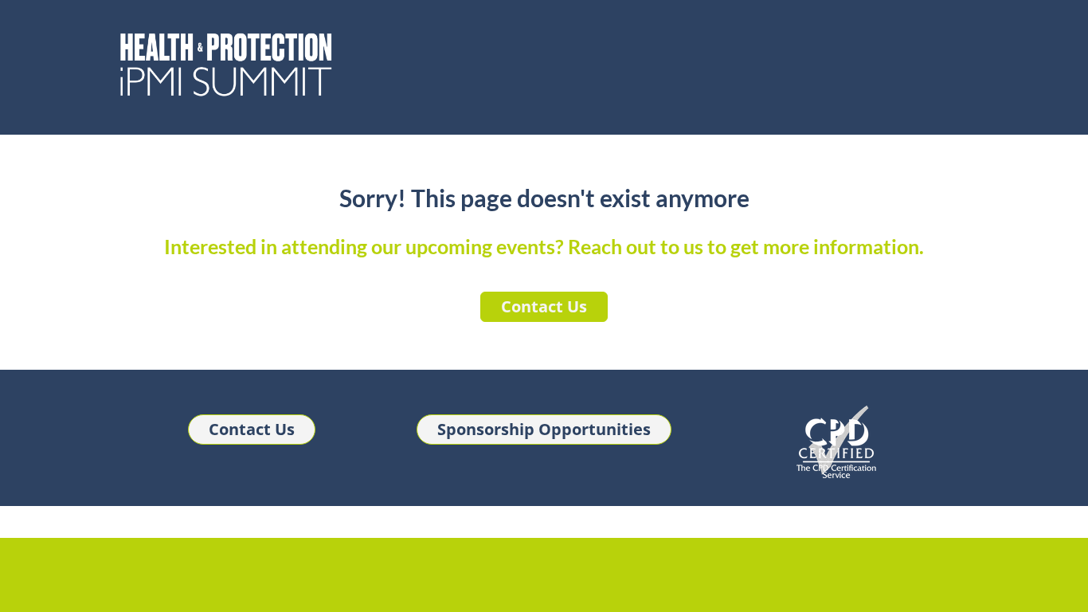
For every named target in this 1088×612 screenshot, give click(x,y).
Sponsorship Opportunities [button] (544, 429)
